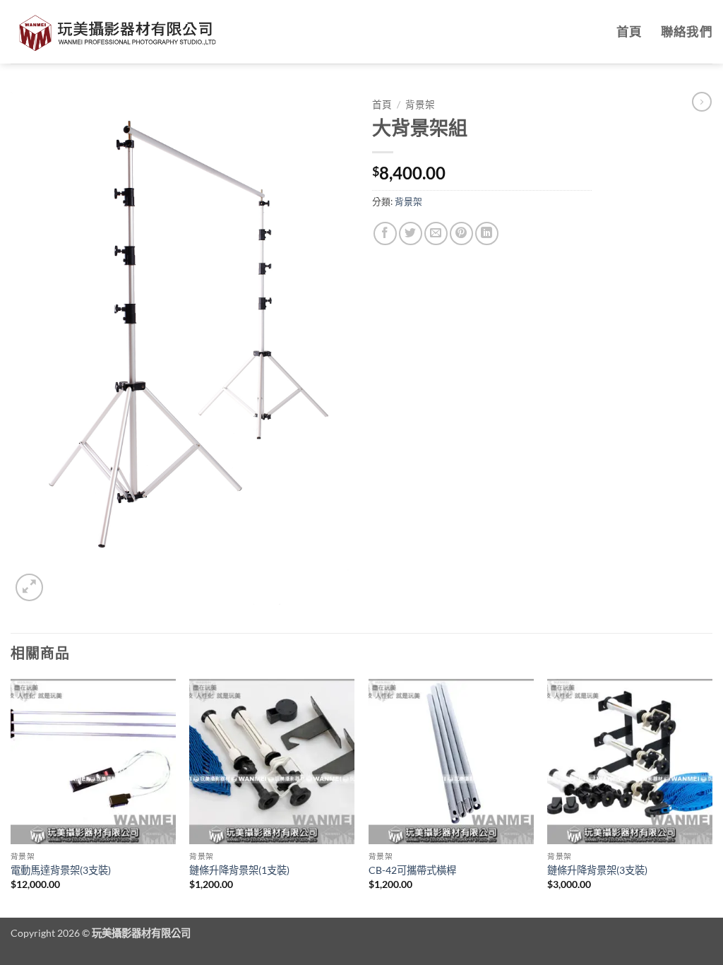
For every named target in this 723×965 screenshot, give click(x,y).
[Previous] (11, 796)
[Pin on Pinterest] (461, 233)
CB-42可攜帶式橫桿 (412, 870)
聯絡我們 (686, 31)
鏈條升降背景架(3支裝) (597, 870)
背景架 (420, 104)
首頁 (629, 31)
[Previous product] (702, 102)
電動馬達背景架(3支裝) (61, 870)
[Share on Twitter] (410, 233)
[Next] (711, 796)
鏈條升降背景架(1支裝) (239, 870)
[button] (29, 587)
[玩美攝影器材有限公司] (116, 32)
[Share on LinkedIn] (486, 233)
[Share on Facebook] (385, 233)
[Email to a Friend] (436, 233)
